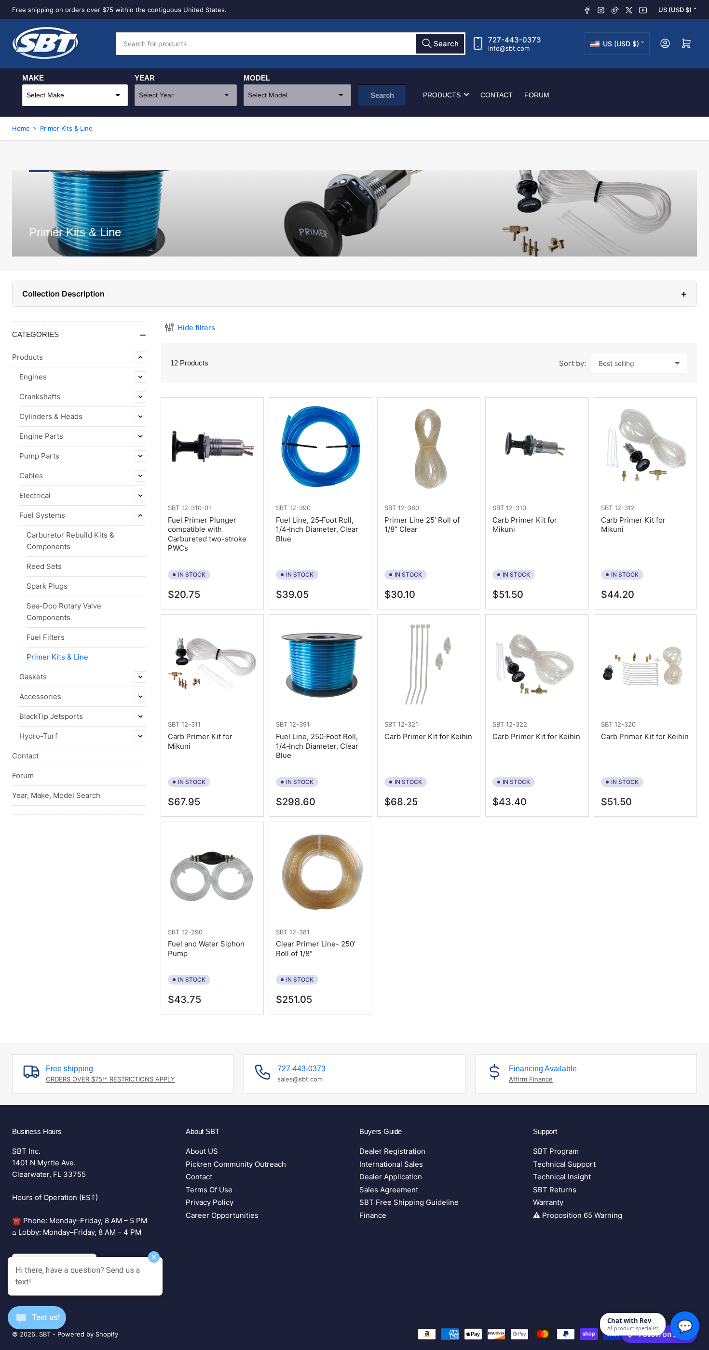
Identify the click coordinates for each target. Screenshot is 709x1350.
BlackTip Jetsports (51, 716)
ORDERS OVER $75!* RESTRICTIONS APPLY (110, 1079)
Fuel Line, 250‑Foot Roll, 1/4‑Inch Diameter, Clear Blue (317, 746)
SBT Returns (554, 1189)
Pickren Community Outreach (236, 1164)
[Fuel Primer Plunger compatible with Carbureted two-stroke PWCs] (212, 449)
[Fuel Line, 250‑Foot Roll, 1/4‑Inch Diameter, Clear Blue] (320, 665)
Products (442, 94)
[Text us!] (37, 1325)
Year (145, 77)
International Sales (391, 1164)
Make (33, 77)
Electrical (35, 495)
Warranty (548, 1202)
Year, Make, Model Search (56, 795)
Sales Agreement (388, 1189)
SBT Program (556, 1151)
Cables (31, 475)
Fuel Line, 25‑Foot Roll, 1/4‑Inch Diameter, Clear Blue (317, 529)
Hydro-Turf (38, 736)
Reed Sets (44, 566)
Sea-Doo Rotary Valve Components (64, 611)
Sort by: (572, 363)
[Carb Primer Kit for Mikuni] (536, 449)
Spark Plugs (47, 586)
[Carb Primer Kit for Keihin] (428, 665)
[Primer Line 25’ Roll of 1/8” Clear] (428, 449)
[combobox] (290, 43)
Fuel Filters (46, 637)
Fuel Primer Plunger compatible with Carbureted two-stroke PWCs (207, 534)
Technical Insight (562, 1176)
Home (21, 128)
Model (257, 77)
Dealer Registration (392, 1151)
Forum (536, 94)
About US (202, 1151)
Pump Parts (39, 455)
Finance (372, 1215)
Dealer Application (390, 1176)
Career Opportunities (222, 1215)
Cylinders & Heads (50, 416)
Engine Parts (41, 436)
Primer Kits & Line (66, 128)
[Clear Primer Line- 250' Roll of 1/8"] (320, 873)
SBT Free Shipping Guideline (409, 1202)
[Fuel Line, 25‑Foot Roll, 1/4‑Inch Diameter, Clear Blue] (320, 449)
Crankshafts (39, 396)
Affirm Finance (531, 1079)
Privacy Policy (209, 1202)
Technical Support (564, 1164)
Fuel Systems (42, 515)
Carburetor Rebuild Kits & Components (70, 540)
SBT (173, 508)
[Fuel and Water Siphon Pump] (212, 873)
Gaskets (33, 676)
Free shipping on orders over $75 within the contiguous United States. (119, 10)
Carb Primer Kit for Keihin (428, 736)
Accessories (40, 696)
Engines (33, 376)
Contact (496, 94)
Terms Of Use (209, 1189)
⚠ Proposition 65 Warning (577, 1215)
